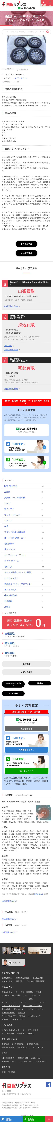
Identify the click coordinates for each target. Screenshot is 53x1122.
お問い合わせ (39, 894)
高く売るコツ (38, 1047)
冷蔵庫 (7, 492)
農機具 (7, 607)
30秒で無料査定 (9, 1119)
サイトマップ (41, 1061)
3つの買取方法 (17, 1044)
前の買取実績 (26, 253)
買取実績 (26, 664)
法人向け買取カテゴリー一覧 (13, 1030)
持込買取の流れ (11, 349)
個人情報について (9, 1061)
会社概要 (19, 981)
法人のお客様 (13, 693)
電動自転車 (9, 543)
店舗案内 (8, 345)
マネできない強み (22, 978)
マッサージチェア (12, 515)
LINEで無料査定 (8, 1058)
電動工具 (8, 566)
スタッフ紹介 (7, 981)
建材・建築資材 (8, 1033)
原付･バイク (9, 549)
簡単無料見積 (23, 1058)
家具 (6, 526)
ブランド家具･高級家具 (14, 532)
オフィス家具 (10, 589)
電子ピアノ (9, 509)
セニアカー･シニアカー (14, 555)
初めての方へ (7, 978)
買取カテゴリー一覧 (9, 992)
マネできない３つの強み (13, 684)
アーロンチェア (40, 1002)
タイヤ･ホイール (21, 78)
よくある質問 (38, 978)
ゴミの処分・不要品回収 (35, 981)
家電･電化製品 (10, 486)
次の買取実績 (26, 244)
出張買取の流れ (11, 306)
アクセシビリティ (26, 1061)
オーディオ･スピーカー (14, 538)
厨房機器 (8, 601)
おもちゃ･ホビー (11, 578)
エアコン (8, 520)
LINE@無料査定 (31, 1119)
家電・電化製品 (27, 992)
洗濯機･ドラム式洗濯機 (14, 497)
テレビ (7, 503)
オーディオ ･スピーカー (32, 1006)
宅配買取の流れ (11, 388)
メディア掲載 (26, 672)
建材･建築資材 (10, 595)
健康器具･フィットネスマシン (17, 584)
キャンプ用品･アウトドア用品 (17, 572)
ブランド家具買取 (9, 1072)
